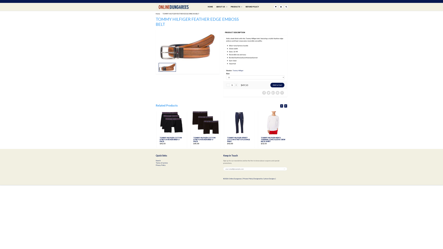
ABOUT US (220, 7)
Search (158, 161)
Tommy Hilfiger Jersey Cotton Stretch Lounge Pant (237, 139)
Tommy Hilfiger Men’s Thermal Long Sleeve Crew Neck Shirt (272, 139)
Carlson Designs (269, 179)
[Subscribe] (284, 169)
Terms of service (162, 163)
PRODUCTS (235, 7)
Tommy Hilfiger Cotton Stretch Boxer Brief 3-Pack (170, 139)
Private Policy (248, 179)
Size (228, 74)
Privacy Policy (161, 165)
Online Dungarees (235, 179)
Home (158, 14)
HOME (210, 7)
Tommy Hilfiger (238, 70)
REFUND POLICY (252, 7)
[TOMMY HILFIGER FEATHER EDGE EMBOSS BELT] (188, 46)
